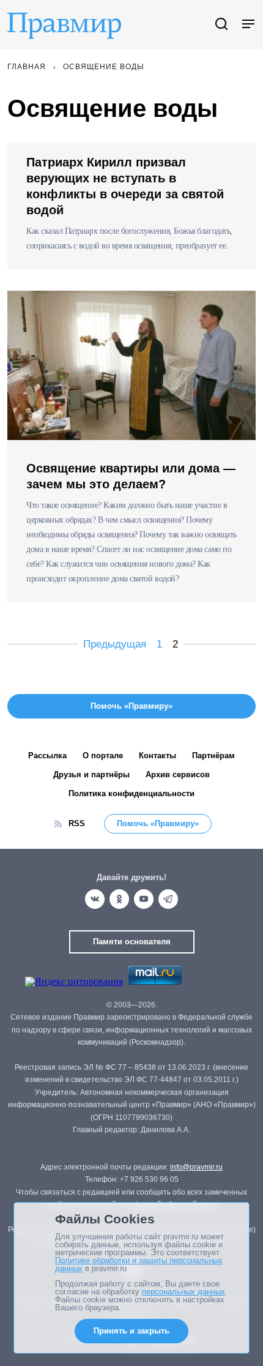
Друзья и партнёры (91, 774)
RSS (77, 823)
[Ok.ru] (119, 899)
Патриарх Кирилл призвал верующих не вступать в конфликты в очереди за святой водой (125, 186)
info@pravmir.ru (196, 1167)
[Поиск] (221, 25)
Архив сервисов (178, 774)
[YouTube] (144, 899)
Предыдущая (114, 644)
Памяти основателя (132, 941)
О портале (103, 755)
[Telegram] (168, 899)
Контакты (157, 755)
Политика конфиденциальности (131, 793)
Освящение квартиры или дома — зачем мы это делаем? (130, 476)
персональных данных (183, 1291)
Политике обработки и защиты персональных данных (139, 1264)
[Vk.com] (95, 899)
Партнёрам (213, 755)
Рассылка (47, 755)
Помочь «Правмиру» (158, 823)
